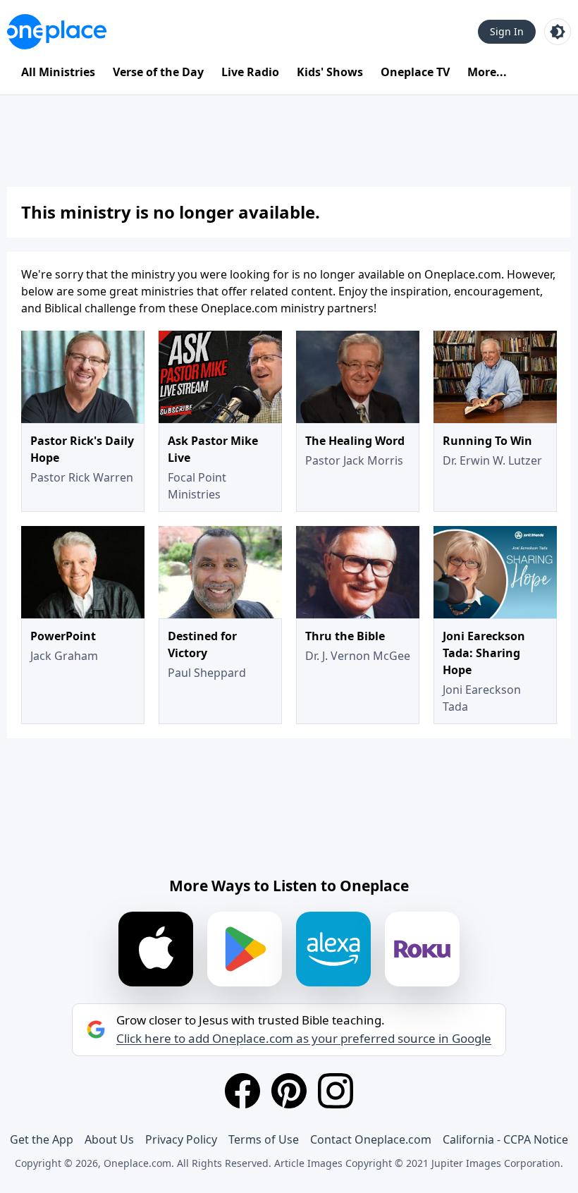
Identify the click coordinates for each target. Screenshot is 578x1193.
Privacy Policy (181, 1139)
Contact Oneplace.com (370, 1139)
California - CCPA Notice (505, 1139)
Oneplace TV (415, 72)
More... (487, 72)
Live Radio (250, 72)
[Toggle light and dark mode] (557, 31)
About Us (109, 1139)
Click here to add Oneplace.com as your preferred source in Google (303, 1038)
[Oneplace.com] (56, 31)
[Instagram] (335, 1090)
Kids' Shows (330, 72)
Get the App (41, 1139)
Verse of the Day (158, 72)
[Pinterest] (289, 1090)
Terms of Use (263, 1139)
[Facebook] (242, 1090)
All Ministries (58, 72)
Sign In (507, 31)
